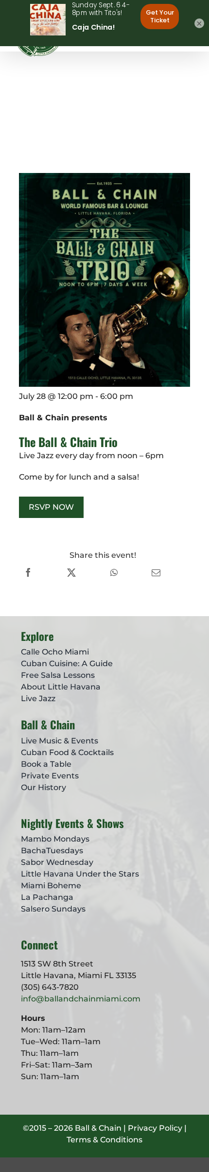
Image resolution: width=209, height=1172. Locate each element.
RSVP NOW (51, 507)
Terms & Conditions (104, 1139)
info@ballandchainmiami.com (80, 998)
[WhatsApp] (113, 572)
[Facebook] (28, 572)
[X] (71, 572)
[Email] (156, 572)
